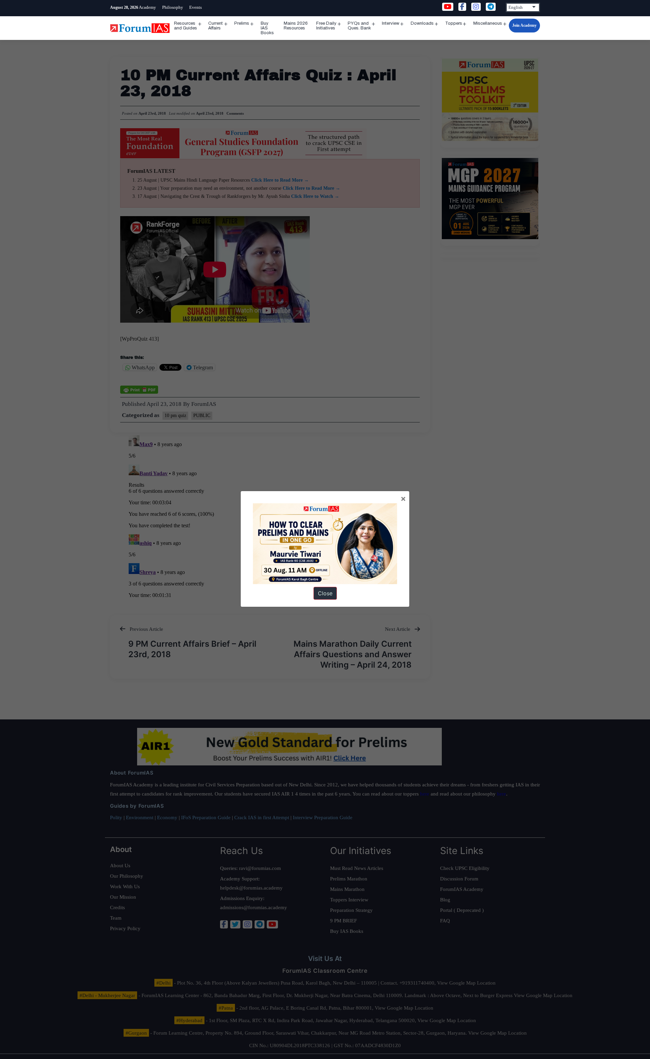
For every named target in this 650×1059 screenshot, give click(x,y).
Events (195, 7)
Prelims (241, 23)
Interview (390, 23)
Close (325, 593)
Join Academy (524, 25)
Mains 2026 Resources (296, 25)
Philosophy (172, 7)
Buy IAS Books (267, 28)
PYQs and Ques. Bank (359, 25)
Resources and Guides (185, 25)
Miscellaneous (487, 23)
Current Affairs (215, 25)
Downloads (422, 23)
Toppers (453, 23)
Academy (147, 7)
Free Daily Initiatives (326, 25)
